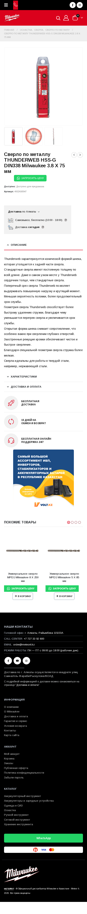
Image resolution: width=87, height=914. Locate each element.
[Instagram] (80, 5)
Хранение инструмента (18, 824)
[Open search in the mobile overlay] (58, 18)
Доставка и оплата (27, 685)
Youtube (17, 660)
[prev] (74, 155)
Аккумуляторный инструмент (22, 796)
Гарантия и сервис (15, 721)
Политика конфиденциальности (24, 772)
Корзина (9, 758)
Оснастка (10, 810)
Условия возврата (15, 725)
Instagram (26, 660)
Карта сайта (11, 735)
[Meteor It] (9, 889)
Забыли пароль (14, 777)
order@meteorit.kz (24, 644)
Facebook (8, 660)
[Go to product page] (22, 550)
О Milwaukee (11, 711)
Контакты (10, 730)
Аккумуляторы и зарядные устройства (29, 800)
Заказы (8, 763)
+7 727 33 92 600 (34, 638)
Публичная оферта (16, 768)
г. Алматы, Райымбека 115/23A (44, 632)
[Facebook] (73, 5)
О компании (11, 706)
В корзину (24, 596)
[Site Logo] (12, 18)
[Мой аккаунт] (66, 18)
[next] (80, 155)
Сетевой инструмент (17, 819)
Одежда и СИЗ (13, 805)
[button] (7, 5)
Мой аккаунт (12, 753)
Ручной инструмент (16, 814)
